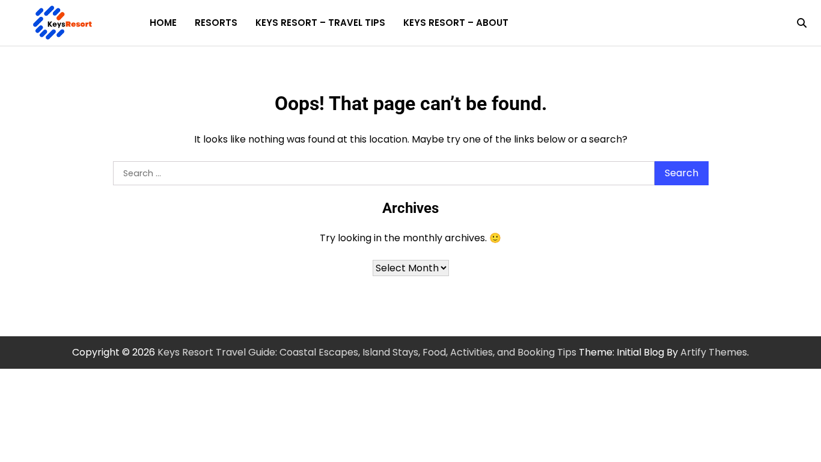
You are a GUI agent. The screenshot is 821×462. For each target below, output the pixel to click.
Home (163, 22)
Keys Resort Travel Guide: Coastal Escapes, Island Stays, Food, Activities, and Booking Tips (366, 352)
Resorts (216, 22)
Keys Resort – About (455, 22)
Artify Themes (713, 352)
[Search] (802, 23)
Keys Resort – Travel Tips (320, 22)
